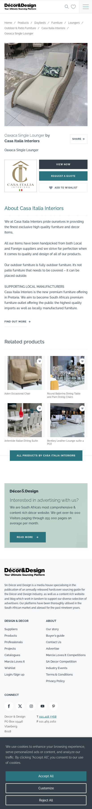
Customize (46, 788)
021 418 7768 (47, 716)
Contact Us (53, 642)
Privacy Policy (55, 681)
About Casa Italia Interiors (34, 208)
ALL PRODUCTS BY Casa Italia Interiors (46, 455)
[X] (20, 706)
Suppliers (10, 629)
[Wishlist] (73, 6)
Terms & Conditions (59, 674)
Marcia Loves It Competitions (66, 655)
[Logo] (33, 6)
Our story (52, 629)
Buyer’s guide (55, 635)
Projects (10, 648)
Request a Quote (63, 176)
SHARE (78, 139)
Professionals (13, 642)
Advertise (52, 648)
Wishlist (9, 668)
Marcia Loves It (14, 661)
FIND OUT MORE (15, 321)
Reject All (46, 800)
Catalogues (12, 655)
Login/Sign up (14, 674)
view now (63, 164)
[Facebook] (8, 706)
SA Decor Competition (61, 661)
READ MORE (28, 537)
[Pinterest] (53, 706)
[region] (46, 773)
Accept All (46, 776)
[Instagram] (31, 706)
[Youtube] (42, 706)
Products (10, 635)
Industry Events (56, 668)
